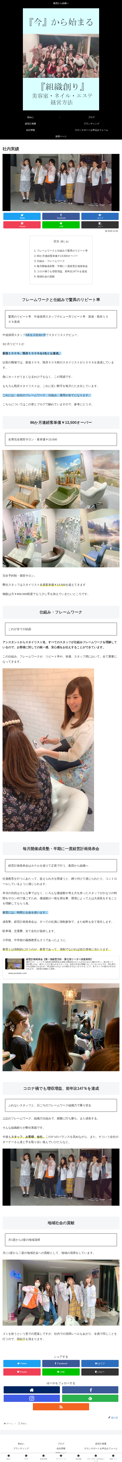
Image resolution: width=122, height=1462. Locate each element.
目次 (56, 241)
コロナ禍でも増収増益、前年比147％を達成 (62, 271)
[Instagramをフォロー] (32, 1398)
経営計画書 (100, 1443)
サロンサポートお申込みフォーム (101, 1448)
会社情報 (61, 1448)
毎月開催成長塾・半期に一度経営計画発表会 (62, 266)
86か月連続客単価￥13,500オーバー (57, 255)
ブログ (61, 1443)
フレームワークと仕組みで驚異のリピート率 (62, 250)
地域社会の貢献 (46, 276)
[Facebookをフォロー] (90, 1389)
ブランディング (21, 1448)
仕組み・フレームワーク (51, 261)
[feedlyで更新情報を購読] (90, 1398)
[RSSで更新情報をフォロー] (61, 1406)
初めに (21, 1443)
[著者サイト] (32, 1389)
